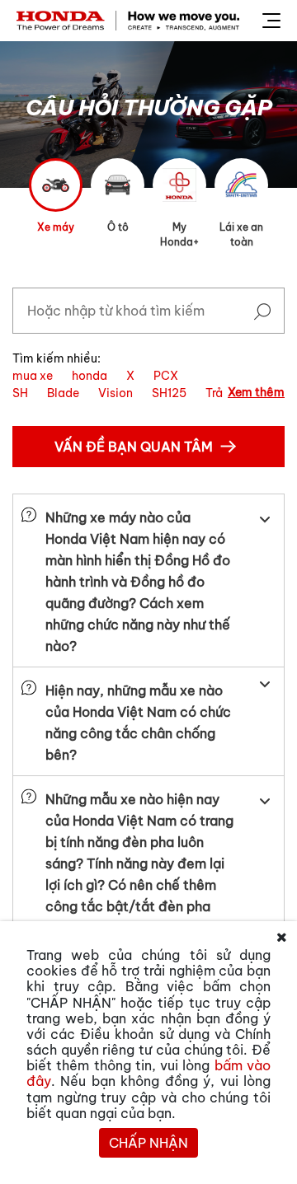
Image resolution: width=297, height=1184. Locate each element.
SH (20, 393)
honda (89, 375)
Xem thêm (256, 392)
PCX (165, 375)
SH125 (169, 393)
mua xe (32, 375)
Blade (63, 393)
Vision (115, 393)
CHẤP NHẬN (148, 1143)
